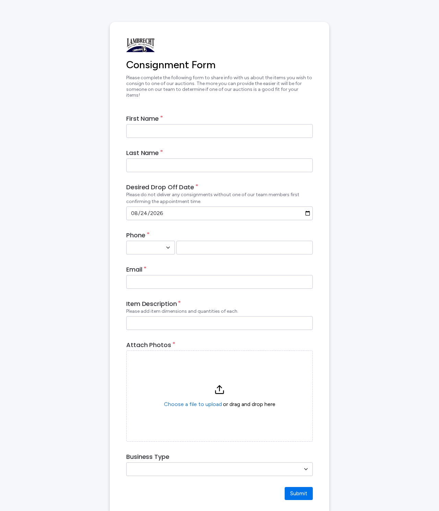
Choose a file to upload (193, 404)
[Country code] (168, 247)
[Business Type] (305, 469)
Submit (298, 493)
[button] (219, 396)
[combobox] (143, 247)
